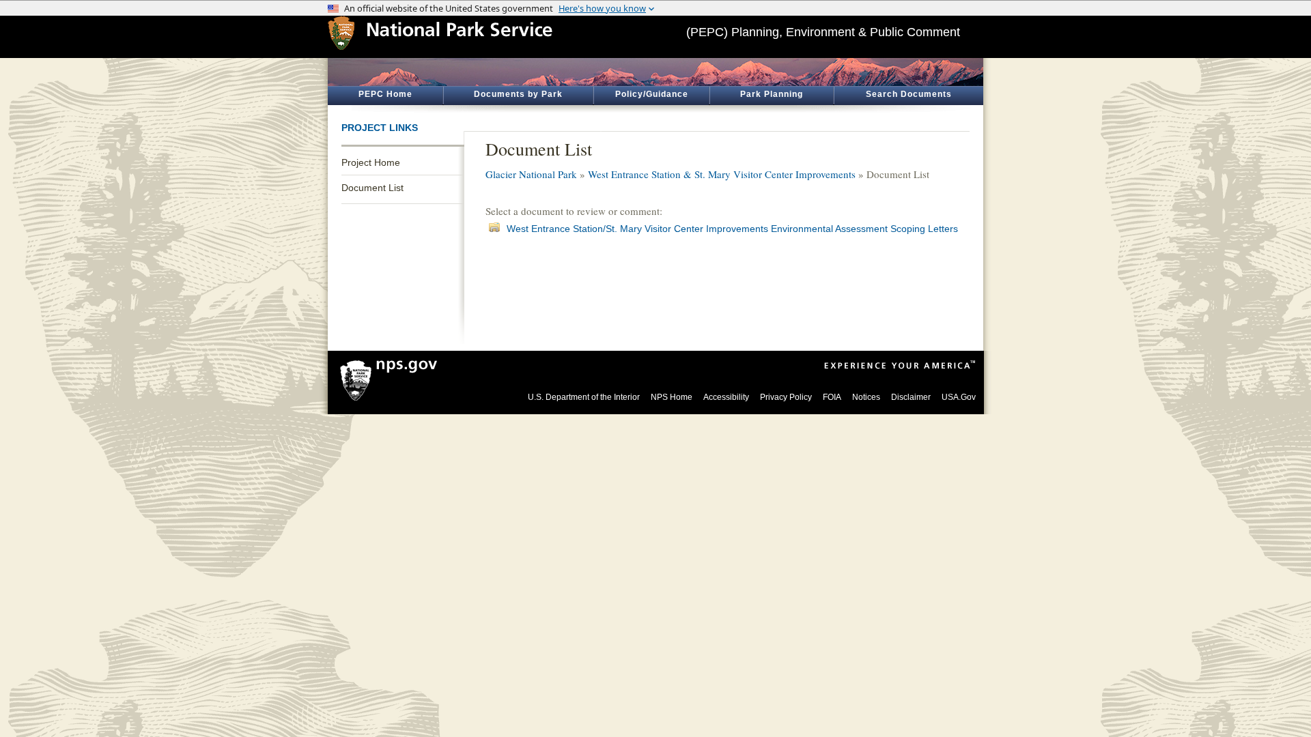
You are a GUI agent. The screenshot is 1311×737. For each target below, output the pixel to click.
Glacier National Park (531, 174)
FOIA (832, 397)
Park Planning (771, 94)
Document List (372, 187)
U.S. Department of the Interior (584, 397)
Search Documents (909, 94)
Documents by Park (518, 94)
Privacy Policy (786, 397)
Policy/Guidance (651, 94)
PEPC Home (385, 94)
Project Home (370, 162)
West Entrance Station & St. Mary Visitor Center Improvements (722, 174)
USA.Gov (959, 397)
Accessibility (726, 397)
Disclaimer (911, 397)
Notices (866, 397)
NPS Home (671, 397)
